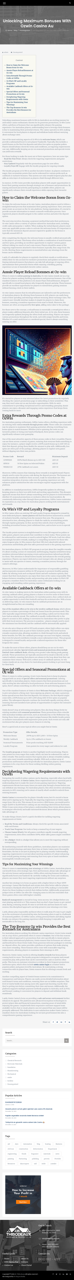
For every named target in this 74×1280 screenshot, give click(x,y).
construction (23, 1149)
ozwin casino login (41, 965)
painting (11, 1159)
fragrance (34, 1154)
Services (24, 1262)
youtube (53, 1164)
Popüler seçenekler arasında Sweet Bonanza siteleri (24, 1116)
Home (9, 30)
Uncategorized (17, 52)
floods (24, 1154)
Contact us (8, 1265)
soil (35, 1164)
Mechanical (11, 1074)
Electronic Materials (14, 1064)
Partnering (23, 1159)
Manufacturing (12, 1071)
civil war (11, 1149)
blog (38, 1144)
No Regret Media (19, 1276)
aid (9, 1144)
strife (44, 1164)
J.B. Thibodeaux (20, 1274)
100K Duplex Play (11, 1262)
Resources (11, 1164)
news (57, 1154)
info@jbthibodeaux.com (50, 1238)
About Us (24, 1259)
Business (59, 1144)
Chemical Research (14, 1060)
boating (48, 1144)
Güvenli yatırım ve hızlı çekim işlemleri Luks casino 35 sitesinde (28, 1109)
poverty (47, 1159)
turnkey (10, 1081)
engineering (12, 1154)
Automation (27, 1144)
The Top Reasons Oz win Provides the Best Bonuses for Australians (18, 110)
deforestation (38, 1149)
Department (52, 1149)
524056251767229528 (13, 1102)
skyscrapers (24, 1164)
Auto (16, 1144)
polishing (35, 1159)
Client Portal (26, 1265)
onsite (9, 1077)
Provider (58, 1159)
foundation (11, 1067)
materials (46, 1154)
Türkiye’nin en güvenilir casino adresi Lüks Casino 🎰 (25, 1122)
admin (6, 52)
